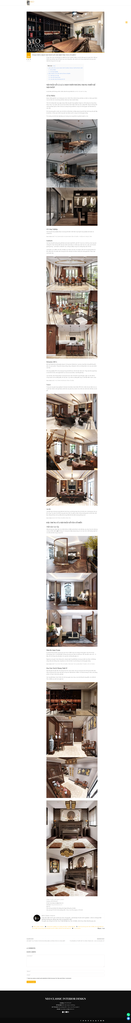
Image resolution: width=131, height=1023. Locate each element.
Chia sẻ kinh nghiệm (52, 926)
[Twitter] (103, 928)
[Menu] (126, 22)
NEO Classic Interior (39, 926)
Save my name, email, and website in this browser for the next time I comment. (49, 978)
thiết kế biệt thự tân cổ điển (51, 928)
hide (54, 65)
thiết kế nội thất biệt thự (65, 928)
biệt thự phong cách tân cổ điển (86, 926)
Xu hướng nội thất (62, 926)
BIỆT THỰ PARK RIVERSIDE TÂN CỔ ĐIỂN (63, 380)
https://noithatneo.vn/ (56, 904)
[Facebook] (102, 928)
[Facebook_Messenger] (128, 1018)
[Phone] (128, 1014)
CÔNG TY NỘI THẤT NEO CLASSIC (55, 899)
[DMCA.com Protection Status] (65, 1012)
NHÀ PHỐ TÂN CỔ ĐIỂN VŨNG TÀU (61, 518)
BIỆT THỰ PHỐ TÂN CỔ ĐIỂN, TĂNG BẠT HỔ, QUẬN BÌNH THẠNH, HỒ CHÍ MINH (73, 664)
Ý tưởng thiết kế (71, 926)
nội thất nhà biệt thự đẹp (80, 91)
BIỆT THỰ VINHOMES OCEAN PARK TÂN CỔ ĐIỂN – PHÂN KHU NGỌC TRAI (72, 236)
